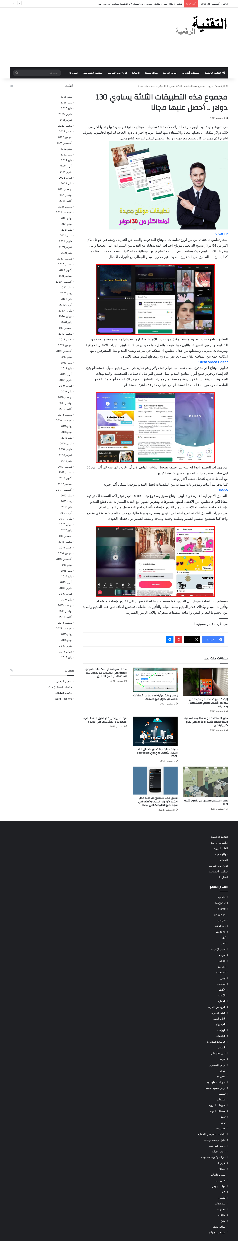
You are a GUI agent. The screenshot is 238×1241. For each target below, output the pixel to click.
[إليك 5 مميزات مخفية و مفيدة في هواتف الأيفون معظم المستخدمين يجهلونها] (205, 682)
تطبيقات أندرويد (190, 72)
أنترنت (222, 960)
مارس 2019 (65, 379)
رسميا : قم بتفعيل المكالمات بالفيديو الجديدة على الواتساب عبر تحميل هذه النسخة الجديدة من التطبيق (106, 673)
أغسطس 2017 (64, 489)
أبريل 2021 (66, 235)
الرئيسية (221, 85)
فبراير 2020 (65, 316)
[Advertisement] (81, 37)
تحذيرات (221, 1076)
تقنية (223, 1116)
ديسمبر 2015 (65, 605)
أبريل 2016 (66, 582)
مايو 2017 (66, 507)
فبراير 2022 (65, 177)
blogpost (220, 903)
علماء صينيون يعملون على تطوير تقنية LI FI (206, 802)
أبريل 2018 (66, 443)
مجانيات (221, 1209)
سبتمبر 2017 (65, 483)
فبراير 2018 (65, 455)
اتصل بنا (73, 72)
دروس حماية (219, 1151)
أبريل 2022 (66, 166)
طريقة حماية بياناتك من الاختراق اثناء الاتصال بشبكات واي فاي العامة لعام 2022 (157, 753)
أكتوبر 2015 (65, 616)
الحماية (136, 72)
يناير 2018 (66, 460)
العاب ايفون (219, 1018)
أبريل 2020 (65, 304)
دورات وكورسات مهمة (213, 1157)
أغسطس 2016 (64, 559)
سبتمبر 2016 (65, 553)
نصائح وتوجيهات (217, 1232)
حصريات (221, 1128)
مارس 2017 (65, 518)
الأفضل (222, 989)
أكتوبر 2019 (65, 339)
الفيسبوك (221, 1024)
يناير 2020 (66, 322)
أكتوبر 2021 (65, 200)
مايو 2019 (66, 368)
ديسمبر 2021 (65, 189)
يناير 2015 (66, 657)
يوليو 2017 (66, 495)
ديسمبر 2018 (65, 397)
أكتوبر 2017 (65, 478)
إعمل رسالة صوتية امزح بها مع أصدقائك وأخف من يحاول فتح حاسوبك (155, 697)
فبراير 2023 (65, 119)
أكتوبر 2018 (65, 408)
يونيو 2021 (66, 223)
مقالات (222, 1215)
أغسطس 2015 (64, 628)
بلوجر (222, 1070)
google (222, 920)
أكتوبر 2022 (65, 131)
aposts (222, 897)
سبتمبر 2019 (65, 345)
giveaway (220, 914)
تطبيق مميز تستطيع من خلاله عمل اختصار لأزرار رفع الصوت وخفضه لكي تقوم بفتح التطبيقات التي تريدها (158, 802)
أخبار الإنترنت (218, 949)
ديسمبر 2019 (65, 327)
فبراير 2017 (65, 524)
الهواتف (221, 1030)
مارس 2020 (65, 310)
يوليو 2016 (66, 564)
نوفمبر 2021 (65, 195)
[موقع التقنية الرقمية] (201, 26)
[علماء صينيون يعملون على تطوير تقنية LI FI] (205, 782)
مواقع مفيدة (151, 72)
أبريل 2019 (66, 374)
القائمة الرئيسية (213, 72)
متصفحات (220, 1203)
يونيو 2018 (66, 431)
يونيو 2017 (66, 501)
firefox (222, 908)
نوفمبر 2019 (65, 333)
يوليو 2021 (66, 218)
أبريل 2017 (66, 512)
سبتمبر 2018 (65, 414)
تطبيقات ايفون (218, 1111)
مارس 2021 (65, 241)
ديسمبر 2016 (65, 535)
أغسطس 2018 (64, 420)
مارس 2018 (65, 449)
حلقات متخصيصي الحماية (212, 1134)
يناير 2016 (66, 599)
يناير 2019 (66, 391)
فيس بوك (220, 1180)
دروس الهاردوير (217, 1145)
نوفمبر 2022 (65, 125)
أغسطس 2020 (63, 281)
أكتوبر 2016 (65, 547)
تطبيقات (221, 1099)
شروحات (221, 1163)
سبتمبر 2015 (65, 622)
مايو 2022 (66, 160)
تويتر (223, 1122)
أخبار (223, 943)
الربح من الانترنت (117, 72)
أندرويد (210, 85)
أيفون (223, 978)
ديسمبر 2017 (65, 466)
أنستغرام (221, 972)
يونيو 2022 (66, 154)
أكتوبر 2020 (65, 270)
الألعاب (222, 995)
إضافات (221, 983)
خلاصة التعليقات (63, 692)
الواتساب (221, 1035)
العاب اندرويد (170, 72)
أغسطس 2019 (64, 351)
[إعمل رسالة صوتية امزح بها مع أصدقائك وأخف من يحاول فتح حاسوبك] (155, 680)
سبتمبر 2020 (65, 275)
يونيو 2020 (66, 293)
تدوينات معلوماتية (216, 1082)
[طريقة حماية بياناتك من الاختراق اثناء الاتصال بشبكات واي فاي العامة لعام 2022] (155, 731)
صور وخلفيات (218, 1174)
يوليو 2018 (66, 426)
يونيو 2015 (66, 639)
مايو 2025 (66, 108)
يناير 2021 (66, 252)
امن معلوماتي (218, 1053)
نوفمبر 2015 (65, 611)
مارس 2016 (65, 587)
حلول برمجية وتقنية (215, 1139)
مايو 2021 (66, 229)
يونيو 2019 (66, 362)
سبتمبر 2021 (65, 206)
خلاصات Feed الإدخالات (59, 687)
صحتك (222, 1168)
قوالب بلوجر (219, 1186)
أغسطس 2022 (64, 142)
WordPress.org (63, 698)
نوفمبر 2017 (65, 472)
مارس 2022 (65, 171)
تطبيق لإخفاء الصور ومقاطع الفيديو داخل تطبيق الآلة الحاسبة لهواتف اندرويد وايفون (139, 3)
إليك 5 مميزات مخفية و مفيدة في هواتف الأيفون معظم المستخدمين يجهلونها (208, 703)
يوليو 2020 (66, 287)
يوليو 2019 (66, 356)
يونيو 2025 (66, 102)
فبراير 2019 (65, 385)
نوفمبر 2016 (65, 541)
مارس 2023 (65, 114)
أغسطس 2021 (64, 212)
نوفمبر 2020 (65, 264)
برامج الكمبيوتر (217, 1064)
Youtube (221, 931)
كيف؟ (222, 1191)
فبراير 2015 (65, 651)
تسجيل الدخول (64, 681)
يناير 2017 (66, 530)
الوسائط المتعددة (216, 1041)
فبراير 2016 (65, 593)
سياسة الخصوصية (93, 72)
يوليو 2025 (66, 96)
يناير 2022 (66, 183)
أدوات (222, 955)
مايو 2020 (66, 299)
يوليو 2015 (66, 634)
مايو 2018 (66, 437)
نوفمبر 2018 (65, 403)
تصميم (222, 1093)
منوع (223, 1220)
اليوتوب (222, 1047)
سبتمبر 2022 (65, 137)
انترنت (222, 1059)
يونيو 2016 (66, 570)
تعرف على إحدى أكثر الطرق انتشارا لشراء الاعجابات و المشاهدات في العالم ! (105, 720)
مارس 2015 (65, 645)
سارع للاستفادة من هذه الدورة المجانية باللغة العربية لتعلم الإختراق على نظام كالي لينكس (206, 722)
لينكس (222, 1197)
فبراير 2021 (65, 247)
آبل (224, 937)
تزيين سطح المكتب (215, 1087)
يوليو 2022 (66, 148)
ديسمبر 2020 (64, 258)
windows (220, 926)
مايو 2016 (66, 576)
